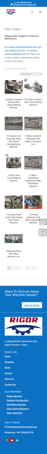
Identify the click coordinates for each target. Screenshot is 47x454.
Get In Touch (31, 305)
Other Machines (14, 413)
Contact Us (10, 384)
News (7, 367)
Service (8, 373)
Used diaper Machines (18, 409)
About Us (9, 379)
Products (9, 362)
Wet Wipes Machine (16, 405)
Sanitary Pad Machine (17, 400)
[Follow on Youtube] (12, 440)
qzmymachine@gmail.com (24, 427)
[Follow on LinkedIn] (17, 440)
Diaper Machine (14, 396)
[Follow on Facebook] (7, 440)
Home (8, 356)
